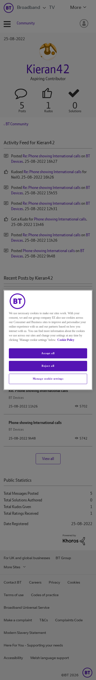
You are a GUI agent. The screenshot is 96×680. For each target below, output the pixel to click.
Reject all (48, 366)
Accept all (48, 353)
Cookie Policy (65, 340)
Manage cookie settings (48, 378)
